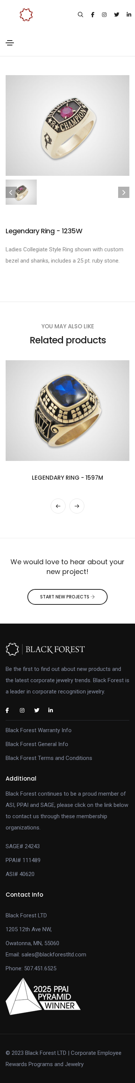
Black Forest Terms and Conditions (49, 758)
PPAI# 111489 (23, 860)
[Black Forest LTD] (67, 649)
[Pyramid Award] (43, 996)
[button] (58, 506)
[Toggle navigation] (10, 42)
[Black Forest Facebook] (11, 710)
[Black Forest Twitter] (39, 710)
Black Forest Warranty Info (39, 730)
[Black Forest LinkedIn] (54, 710)
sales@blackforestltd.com (53, 954)
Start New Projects (65, 597)
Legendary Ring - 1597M (67, 478)
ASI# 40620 (20, 874)
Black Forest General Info (37, 744)
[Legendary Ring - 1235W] (67, 125)
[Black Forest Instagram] (25, 710)
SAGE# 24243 (23, 846)
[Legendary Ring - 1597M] (67, 410)
